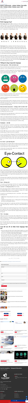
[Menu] (26, 1)
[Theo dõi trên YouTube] (6, 389)
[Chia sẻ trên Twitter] (14, 258)
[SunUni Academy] (3, 1)
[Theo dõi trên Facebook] (1, 389)
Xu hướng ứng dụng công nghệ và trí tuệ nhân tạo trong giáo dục (6, 345)
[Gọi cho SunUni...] (26, 397)
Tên (2, 273)
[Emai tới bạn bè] (16, 258)
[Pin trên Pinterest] (17, 258)
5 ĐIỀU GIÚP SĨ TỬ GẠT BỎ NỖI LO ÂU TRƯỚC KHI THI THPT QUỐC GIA (21, 330)
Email (2, 276)
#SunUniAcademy (5, 261)
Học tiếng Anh (13, 261)
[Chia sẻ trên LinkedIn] (18, 258)
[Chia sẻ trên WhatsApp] (11, 258)
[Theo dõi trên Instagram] (3, 389)
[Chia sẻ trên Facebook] (13, 258)
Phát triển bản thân (4, 4)
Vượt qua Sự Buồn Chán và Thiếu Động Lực (20, 345)
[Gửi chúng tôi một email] (4, 389)
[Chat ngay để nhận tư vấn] (26, 399)
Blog (1, 4)
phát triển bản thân (18, 261)
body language (10, 261)
